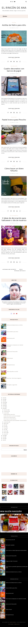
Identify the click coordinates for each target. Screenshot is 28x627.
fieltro (14, 22)
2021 (4, 400)
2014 (4, 437)
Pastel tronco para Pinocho (14, 119)
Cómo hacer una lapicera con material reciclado (16, 598)
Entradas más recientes (9, 269)
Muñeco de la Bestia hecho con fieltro (15, 325)
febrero (5, 432)
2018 (4, 405)
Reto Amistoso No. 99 (10, 539)
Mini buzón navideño (11, 511)
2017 (4, 406)
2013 (4, 438)
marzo (5, 431)
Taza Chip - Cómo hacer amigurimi (14, 378)
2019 (4, 403)
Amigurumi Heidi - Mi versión (12, 561)
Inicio (21, 269)
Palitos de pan (10, 358)
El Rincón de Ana (14, 7)
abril (5, 429)
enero (5, 434)
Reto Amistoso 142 (11, 338)
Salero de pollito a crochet (12, 371)
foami (14, 166)
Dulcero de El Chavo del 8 (12, 351)
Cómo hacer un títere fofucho (14, 169)
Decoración (14, 66)
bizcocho (14, 117)
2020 (4, 402)
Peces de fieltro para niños (12, 331)
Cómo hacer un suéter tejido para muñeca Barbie (16, 550)
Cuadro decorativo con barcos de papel (14, 69)
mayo (5, 428)
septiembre (6, 422)
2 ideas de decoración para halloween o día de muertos (14, 219)
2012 (4, 440)
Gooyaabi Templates (14, 624)
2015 (4, 435)
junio (5, 426)
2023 (4, 397)
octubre (5, 413)
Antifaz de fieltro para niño (14, 25)
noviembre (6, 411)
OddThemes (13, 622)
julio (5, 425)
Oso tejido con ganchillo (12, 384)
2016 (4, 408)
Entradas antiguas (19, 270)
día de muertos (14, 215)
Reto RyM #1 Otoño (11, 364)
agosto (5, 423)
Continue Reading (14, 57)
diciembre (6, 410)
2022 (4, 399)
